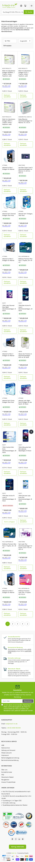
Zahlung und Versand (8, 750)
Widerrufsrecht (6, 753)
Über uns (4, 770)
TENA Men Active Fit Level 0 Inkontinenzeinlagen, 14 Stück (9, 498)
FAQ (2, 775)
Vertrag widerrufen (17, 847)
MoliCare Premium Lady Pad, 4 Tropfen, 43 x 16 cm (24, 592)
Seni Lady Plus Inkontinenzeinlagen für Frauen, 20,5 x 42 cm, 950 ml (25, 546)
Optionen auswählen (7, 96)
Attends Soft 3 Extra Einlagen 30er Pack (8, 401)
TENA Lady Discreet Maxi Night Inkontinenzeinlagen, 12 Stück (9, 308)
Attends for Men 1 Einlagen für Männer (8, 168)
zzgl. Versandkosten (6, 86)
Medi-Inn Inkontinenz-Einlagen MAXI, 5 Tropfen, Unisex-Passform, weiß (9, 121)
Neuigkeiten (5, 780)
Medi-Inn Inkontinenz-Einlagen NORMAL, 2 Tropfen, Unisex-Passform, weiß (9, 73)
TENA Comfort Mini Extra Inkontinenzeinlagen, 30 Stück (9, 449)
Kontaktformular (6, 772)
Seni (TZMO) (21, 165)
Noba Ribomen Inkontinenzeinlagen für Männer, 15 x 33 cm (25, 120)
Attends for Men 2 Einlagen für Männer (8, 591)
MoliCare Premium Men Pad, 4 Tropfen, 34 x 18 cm (9, 545)
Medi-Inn (13, 853)
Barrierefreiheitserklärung (9, 760)
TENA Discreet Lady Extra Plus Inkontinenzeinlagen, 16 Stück (25, 498)
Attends (4, 165)
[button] (31, 431)
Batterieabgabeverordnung (10, 758)
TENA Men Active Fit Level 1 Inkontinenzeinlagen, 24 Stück (25, 308)
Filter (8, 41)
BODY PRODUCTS (6, 68)
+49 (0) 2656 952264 (14, 728)
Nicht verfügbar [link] (9, 522)
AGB (2, 745)
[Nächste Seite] (27, 624)
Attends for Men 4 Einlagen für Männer (8, 354)
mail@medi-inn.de (11, 724)
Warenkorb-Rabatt (7, 777)
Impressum (5, 755)
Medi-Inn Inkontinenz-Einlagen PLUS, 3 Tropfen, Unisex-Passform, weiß (25, 73)
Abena (20, 351)
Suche (30, 12)
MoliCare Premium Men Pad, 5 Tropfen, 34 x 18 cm (25, 260)
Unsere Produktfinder (8, 782)
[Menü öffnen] (31, 6)
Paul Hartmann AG (23, 256)
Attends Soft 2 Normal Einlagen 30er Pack (9, 214)
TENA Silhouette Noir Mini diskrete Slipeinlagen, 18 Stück (24, 448)
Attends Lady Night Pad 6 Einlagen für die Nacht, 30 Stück (25, 402)
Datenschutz (5, 748)
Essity (4, 303)
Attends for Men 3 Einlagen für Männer (8, 259)
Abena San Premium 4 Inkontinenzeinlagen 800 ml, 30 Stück (25, 355)
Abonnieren (28, 701)
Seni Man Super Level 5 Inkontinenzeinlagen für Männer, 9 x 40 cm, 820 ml (25, 170)
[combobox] (17, 12)
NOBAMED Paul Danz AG (25, 117)
